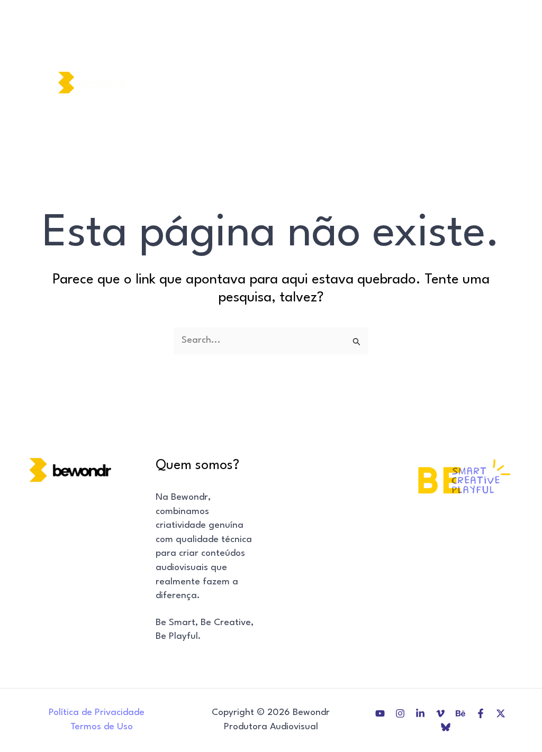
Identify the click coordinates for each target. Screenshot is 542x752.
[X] (478, 118)
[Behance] (478, 89)
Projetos (186, 108)
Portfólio (419, 55)
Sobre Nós (228, 55)
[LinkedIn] (420, 713)
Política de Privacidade (96, 712)
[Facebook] (478, 103)
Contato (238, 108)
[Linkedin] (478, 61)
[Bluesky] (478, 131)
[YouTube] (473, 33)
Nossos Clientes (351, 55)
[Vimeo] (478, 75)
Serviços (284, 55)
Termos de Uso (101, 726)
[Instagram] (478, 47)
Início (180, 55)
